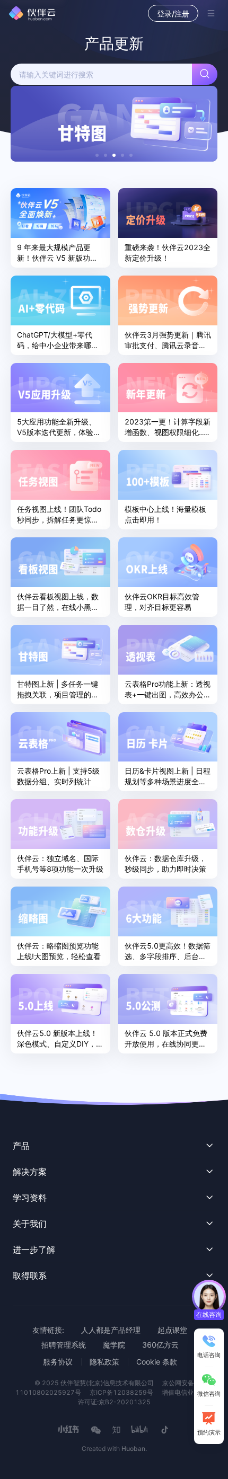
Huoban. (134, 1449)
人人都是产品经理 (111, 1329)
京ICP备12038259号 (121, 1392)
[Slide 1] (97, 155)
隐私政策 (104, 1361)
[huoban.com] (32, 13)
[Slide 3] (114, 155)
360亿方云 (160, 1344)
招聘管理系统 (63, 1344)
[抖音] (165, 1430)
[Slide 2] (105, 155)
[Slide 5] (131, 155)
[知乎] (116, 1430)
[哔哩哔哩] (140, 1430)
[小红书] (69, 1430)
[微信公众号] (96, 1430)
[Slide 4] (122, 155)
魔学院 (114, 1344)
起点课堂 (172, 1329)
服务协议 (58, 1361)
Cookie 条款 (156, 1361)
